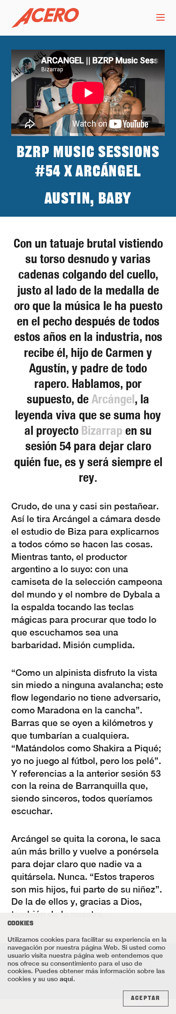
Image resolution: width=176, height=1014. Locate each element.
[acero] (45, 18)
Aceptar (146, 998)
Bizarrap (101, 430)
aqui (66, 979)
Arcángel (113, 399)
